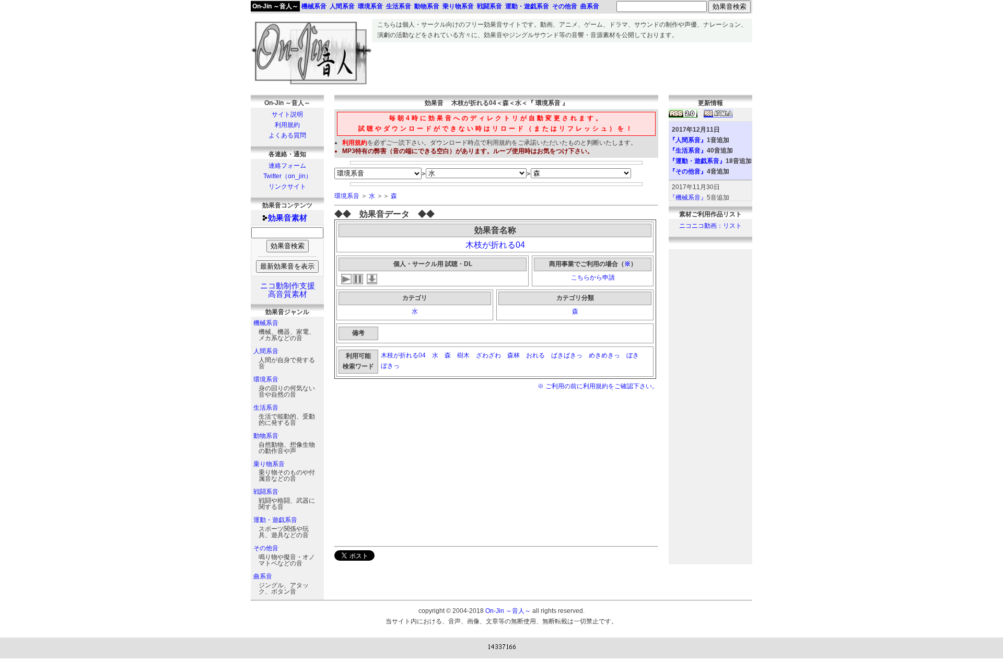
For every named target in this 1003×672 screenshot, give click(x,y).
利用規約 (287, 125)
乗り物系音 (269, 464)
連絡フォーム (287, 165)
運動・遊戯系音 (275, 520)
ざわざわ (488, 355)
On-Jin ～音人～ (275, 6)
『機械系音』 (688, 197)
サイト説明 (287, 114)
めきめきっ (604, 355)
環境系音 (265, 379)
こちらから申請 (593, 277)
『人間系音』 (688, 140)
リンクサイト (287, 186)
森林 (513, 355)
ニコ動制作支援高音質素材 (287, 290)
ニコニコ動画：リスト (710, 225)
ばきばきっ (566, 355)
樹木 (463, 355)
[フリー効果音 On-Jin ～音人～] (311, 84)
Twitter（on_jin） (287, 176)
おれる (535, 355)
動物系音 (265, 435)
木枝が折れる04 (495, 244)
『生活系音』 (688, 150)
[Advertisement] (562, 65)
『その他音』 (688, 171)
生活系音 (265, 407)
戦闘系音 (265, 491)
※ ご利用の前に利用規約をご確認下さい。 (598, 386)
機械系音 (265, 323)
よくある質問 (287, 135)
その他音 (265, 548)
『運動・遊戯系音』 (697, 161)
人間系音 (265, 351)
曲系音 (262, 576)
